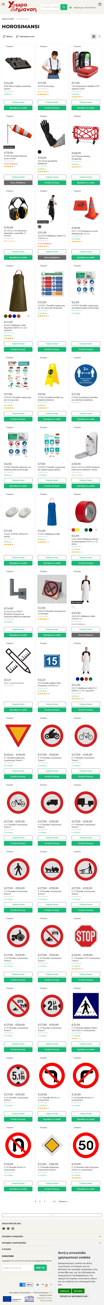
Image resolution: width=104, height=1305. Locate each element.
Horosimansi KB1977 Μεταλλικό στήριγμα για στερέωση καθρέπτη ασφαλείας (17, 614)
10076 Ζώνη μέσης (46, 86)
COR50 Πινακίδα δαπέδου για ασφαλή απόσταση (50, 398)
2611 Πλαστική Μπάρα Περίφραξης (81, 157)
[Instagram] (13, 1228)
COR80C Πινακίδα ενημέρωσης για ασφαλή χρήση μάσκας (51, 468)
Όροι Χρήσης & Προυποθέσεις (20, 1293)
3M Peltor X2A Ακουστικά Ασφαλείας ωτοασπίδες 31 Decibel (15, 233)
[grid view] (94, 36)
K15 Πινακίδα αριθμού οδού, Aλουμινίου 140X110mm (49, 684)
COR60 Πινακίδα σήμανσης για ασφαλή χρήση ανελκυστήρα (17, 468)
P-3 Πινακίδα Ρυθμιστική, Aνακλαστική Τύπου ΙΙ (48, 1168)
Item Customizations (14, 683)
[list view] (99, 36)
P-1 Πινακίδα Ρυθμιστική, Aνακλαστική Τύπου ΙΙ (14, 759)
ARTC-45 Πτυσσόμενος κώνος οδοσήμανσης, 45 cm (85, 232)
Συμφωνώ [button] (64, 1291)
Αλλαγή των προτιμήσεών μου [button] (74, 1296)
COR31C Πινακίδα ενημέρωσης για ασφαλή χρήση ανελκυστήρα (85, 306)
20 (54, 1201)
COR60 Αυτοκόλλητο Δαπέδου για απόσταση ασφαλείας (85, 398)
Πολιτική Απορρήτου (41, 1293)
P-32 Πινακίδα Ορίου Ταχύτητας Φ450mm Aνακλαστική (85, 1168)
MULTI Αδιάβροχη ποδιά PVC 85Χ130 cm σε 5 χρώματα (84, 689)
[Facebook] (8, 1228)
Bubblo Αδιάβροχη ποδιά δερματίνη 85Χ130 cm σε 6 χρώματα (15, 327)
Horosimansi (9, 91)
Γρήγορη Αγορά (18, 102)
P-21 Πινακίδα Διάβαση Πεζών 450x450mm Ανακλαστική (84, 1029)
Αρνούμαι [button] (78, 1291)
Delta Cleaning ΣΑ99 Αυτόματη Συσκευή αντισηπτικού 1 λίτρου (85, 468)
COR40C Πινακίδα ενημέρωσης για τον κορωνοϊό (17, 398)
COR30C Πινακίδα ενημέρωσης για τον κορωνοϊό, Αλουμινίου (51, 306)
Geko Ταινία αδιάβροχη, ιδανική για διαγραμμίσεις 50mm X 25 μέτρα (85, 541)
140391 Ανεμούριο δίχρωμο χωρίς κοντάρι (15, 157)
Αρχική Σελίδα (8, 19)
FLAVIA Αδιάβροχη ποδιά (49, 534)
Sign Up (40, 1267)
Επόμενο (63, 1201)
